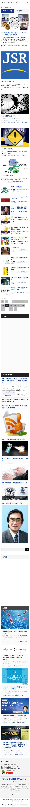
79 (13, 301)
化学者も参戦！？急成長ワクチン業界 (19, 258)
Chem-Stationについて (5, 799)
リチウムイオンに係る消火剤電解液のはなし (14, 439)
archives (10, 722)
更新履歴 (16, 799)
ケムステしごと (10, 87)
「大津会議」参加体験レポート (19, 217)
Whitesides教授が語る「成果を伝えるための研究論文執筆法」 (19, 207)
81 (21, 301)
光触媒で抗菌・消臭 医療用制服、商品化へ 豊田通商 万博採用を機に (15, 400)
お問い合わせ (20, 800)
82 (25, 301)
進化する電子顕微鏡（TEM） (9, 116)
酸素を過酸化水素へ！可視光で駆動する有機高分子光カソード (15, 632)
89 (3, 309)
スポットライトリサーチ (14, 641)
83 (3, 305)
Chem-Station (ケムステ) (15, 779)
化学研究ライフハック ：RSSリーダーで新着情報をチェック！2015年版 (14, 407)
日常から (24, 155)
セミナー (15, 722)
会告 (15, 45)
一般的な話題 (10, 45)
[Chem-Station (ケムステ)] (9, 2)
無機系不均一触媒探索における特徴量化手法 (14, 715)
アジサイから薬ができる (7, 175)
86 (15, 305)
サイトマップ (21, 799)
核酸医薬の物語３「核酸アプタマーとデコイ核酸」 (19, 288)
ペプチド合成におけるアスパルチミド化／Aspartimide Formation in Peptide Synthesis (14, 657)
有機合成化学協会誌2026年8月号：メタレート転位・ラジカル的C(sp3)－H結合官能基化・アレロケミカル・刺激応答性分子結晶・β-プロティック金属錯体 (15, 744)
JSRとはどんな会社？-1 (7, 81)
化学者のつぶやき (20, 45)
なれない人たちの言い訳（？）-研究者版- (20, 268)
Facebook (27, 799)
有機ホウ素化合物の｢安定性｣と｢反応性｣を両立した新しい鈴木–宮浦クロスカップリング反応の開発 (15, 381)
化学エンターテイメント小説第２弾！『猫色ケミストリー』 (19, 238)
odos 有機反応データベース (16, 666)
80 (17, 301)
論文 (23, 181)
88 (23, 305)
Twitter (8, 800)
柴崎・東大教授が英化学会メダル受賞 (12, 503)
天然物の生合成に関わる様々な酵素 (19, 278)
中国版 (15, 800)
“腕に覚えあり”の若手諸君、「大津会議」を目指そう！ (19, 228)
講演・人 (16, 202)
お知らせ (12, 799)
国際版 (12, 800)
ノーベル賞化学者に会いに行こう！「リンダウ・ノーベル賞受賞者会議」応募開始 (14, 33)
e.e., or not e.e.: (15, 247)
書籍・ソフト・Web (18, 243)
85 (11, 305)
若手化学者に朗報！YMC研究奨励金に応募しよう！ (14, 483)
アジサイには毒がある (16, 187)
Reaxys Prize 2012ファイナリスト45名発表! (19, 197)
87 (19, 305)
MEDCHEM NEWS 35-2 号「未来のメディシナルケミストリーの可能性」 (15, 688)
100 (11, 309)
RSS (17, 794)
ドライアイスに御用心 (7, 149)
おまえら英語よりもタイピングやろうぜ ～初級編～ (15, 459)
